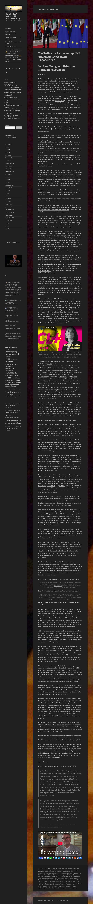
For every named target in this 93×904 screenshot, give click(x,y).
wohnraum (8, 397)
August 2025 (8, 174)
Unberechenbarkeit (43, 886)
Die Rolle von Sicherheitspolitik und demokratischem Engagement (59, 56)
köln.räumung (12, 384)
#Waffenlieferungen (60, 236)
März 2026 (8, 155)
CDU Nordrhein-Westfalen (11, 360)
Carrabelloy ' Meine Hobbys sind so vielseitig (12, 16)
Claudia (60, 871)
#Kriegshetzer (58, 585)
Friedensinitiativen (43, 875)
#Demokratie (71, 103)
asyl (10, 347)
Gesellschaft (9, 380)
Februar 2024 (8, 204)
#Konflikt (46, 240)
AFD (6, 347)
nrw (15, 386)
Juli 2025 (7, 177)
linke (17, 384)
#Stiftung (57, 83)
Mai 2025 (7, 182)
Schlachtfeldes (49, 883)
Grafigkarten (8, 95)
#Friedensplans (43, 477)
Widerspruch (60, 888)
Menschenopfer (42, 879)
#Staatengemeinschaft (49, 249)
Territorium (57, 884)
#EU (70, 236)
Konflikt (73, 876)
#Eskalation (42, 564)
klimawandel (17, 382)
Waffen (64, 886)
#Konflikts (51, 564)
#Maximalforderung (54, 481)
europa (17, 375)
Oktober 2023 (8, 215)
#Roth (68, 374)
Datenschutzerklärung (44, 900)
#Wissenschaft (65, 83)
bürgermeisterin (10, 354)
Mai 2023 (7, 229)
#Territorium (51, 485)
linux (7, 386)
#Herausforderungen (61, 90)
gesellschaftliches (67, 875)
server (19, 392)
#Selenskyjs (67, 481)
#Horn (45, 381)
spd (11, 394)
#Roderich (46, 374)
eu (16, 372)
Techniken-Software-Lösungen (10, 38)
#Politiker (47, 390)
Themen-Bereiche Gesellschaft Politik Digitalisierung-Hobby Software (13, 59)
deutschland (9, 368)
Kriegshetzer (41, 878)
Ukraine (19, 395)
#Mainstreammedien (54, 368)
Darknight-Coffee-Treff (11, 46)
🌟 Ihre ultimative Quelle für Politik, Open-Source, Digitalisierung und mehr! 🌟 (13, 53)
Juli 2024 (7, 190)
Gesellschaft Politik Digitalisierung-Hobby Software (11, 33)
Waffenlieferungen (71, 886)
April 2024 (8, 199)
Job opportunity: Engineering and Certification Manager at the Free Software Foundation (13, 422)
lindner (51, 878)
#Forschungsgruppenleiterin (66, 81)
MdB (79, 878)
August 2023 (8, 220)
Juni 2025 (7, 179)
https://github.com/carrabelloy (13, 242)
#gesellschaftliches (48, 109)
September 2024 (9, 185)
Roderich (64, 881)
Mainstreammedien (58, 878)
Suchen (7, 125)
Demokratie (9, 366)
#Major (46, 372)
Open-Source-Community (10, 389)
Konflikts (77, 876)
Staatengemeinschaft (43, 884)
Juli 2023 (7, 223)
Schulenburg (57, 883)
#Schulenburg (77, 257)
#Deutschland (42, 87)
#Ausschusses (63, 377)
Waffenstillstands (51, 888)
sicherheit (69, 883)
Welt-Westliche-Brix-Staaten (12, 49)
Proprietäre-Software (11, 109)
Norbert (71, 879)
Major (65, 878)
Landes (47, 878)
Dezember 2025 (9, 163)
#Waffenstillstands (55, 479)
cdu (18, 354)
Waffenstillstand (42, 888)
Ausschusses (75, 870)
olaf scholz (8, 388)
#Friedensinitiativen (68, 477)
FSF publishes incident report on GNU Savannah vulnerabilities (13, 405)
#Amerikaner (77, 381)
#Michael (64, 374)
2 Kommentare (73, 888)
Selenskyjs (63, 883)
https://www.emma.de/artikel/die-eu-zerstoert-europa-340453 (57, 766)
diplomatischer (66, 871)
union (50, 886)
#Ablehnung (42, 479)
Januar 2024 (8, 207)
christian (55, 871)
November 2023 (9, 212)
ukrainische (69, 884)
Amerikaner (63, 870)
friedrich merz (16, 378)
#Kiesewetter (53, 374)
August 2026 (8, 144)
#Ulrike (57, 96)
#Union (40, 103)
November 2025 (9, 166)
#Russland (50, 483)
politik (8, 392)
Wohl (65, 888)
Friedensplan (51, 875)
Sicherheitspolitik (77, 883)
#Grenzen (62, 485)
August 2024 (8, 188)
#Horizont (62, 396)
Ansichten (68, 870)
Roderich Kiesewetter (56, 536)
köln (6, 384)
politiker (14, 392)
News (6, 102)
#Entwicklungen (43, 85)
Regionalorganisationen (55, 881)
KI (5, 382)
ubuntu (15, 395)
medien (11, 386)
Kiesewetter (10, 382)
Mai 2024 (7, 196)
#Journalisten (42, 207)
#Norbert (74, 377)
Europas (64, 873)
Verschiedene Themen (11, 117)
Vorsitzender (58, 886)
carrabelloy (8, 28)
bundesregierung (11, 352)
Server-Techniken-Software (12, 110)
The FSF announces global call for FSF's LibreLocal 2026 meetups (13, 428)
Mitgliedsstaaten (64, 879)
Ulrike (73, 884)
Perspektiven (77, 879)
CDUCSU (8, 357)
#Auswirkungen (68, 85)
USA (53, 886)
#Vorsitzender (42, 377)
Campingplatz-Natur (10, 82)
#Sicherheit (47, 257)
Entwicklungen (42, 873)
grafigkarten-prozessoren (12, 97)
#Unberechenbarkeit (44, 270)
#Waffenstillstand (43, 584)
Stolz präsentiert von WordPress (59, 900)
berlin (8, 349)
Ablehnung (48, 870)
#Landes (49, 363)
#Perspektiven (59, 100)
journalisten (61, 876)
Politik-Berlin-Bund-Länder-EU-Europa (13, 42)
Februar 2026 (8, 158)
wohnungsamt (15, 397)
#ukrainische (42, 485)
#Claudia (41, 372)
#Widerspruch (55, 488)
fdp (9, 377)
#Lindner (59, 379)
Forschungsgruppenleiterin (73, 873)
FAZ (6, 378)
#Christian (53, 379)
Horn (55, 876)
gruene (17, 380)
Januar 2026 (8, 160)
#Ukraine (47, 268)
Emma (72, 871)
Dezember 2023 (9, 209)
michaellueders (55, 879)
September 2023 (9, 218)
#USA (78, 236)
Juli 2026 (7, 147)
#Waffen (41, 257)
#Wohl (70, 361)
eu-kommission (9, 375)
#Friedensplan (75, 481)
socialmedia (7, 395)
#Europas (54, 268)
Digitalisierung (9, 370)
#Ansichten (68, 488)
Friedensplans (59, 875)
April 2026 (8, 152)
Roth (69, 881)
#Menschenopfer (76, 264)
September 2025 (9, 171)
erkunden (9, 372)
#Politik (76, 372)
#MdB (72, 374)
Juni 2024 (7, 193)
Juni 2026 (7, 149)
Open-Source (8, 104)
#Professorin (42, 98)
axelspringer (14, 347)
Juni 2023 (7, 226)
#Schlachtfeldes (43, 273)
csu (16, 364)
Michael (49, 879)
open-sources (18, 389)
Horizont (51, 876)
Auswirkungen (42, 871)
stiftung (52, 884)
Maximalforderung (72, 878)
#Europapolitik (53, 98)
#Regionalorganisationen (54, 490)
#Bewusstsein (58, 109)
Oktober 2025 (8, 169)
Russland (73, 881)
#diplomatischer (56, 477)
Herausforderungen (43, 876)
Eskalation (49, 873)
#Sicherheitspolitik (44, 83)
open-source (15, 388)
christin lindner (10, 364)
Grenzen (75, 875)
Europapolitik (57, 873)
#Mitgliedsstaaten (49, 242)
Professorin (46, 881)
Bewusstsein (49, 871)
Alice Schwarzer (55, 870)
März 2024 (8, 201)
